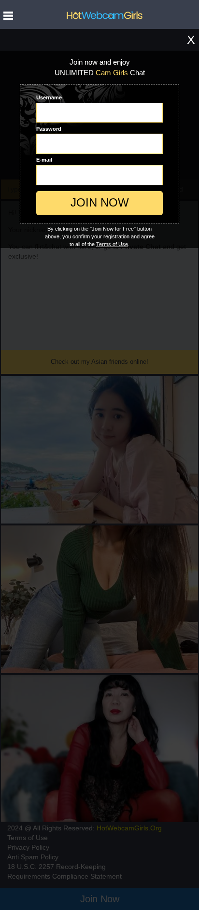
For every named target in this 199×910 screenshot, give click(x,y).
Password (48, 129)
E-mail (44, 160)
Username (49, 97)
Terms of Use (112, 244)
